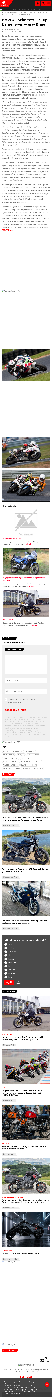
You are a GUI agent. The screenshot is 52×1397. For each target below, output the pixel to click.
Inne (3, 1088)
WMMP (31, 12)
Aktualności (38, 12)
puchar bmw (9, 755)
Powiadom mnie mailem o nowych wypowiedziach (22, 700)
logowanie (37, 4)
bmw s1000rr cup (29, 765)
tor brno (18, 752)
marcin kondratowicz (31, 762)
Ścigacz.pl (4, 3)
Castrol (11, 948)
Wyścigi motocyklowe (21, 12)
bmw (7, 752)
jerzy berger (27, 758)
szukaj (43, 4)
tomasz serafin (10, 758)
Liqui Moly (12, 962)
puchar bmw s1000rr (12, 768)
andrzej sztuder (11, 762)
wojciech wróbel (11, 765)
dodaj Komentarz (15, 710)
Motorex (11, 970)
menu (49, 3)
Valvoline (12, 952)
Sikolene (11, 959)
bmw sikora (33, 755)
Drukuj (18, 32)
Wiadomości (7, 1034)
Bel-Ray (11, 973)
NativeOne (26, 629)
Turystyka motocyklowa (12, 1197)
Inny (10, 977)
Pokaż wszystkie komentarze (13, 643)
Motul (10, 944)
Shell (10, 955)
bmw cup (30, 752)
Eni (9, 966)
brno (21, 755)
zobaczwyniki (18, 982)
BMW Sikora (7, 230)
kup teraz (26, 1377)
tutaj (12, 1390)
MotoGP (5, 1144)
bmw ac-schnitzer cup (33, 768)
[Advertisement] (26, 263)
